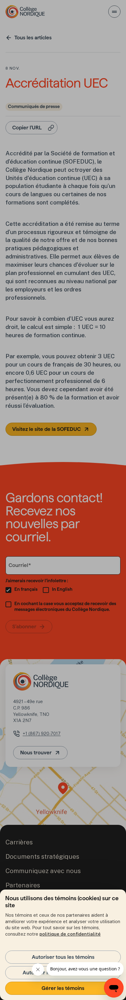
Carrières (19, 842)
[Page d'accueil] (25, 11)
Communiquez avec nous (43, 871)
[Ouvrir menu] (114, 11)
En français (26, 589)
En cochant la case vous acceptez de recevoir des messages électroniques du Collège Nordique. (65, 606)
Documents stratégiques (42, 856)
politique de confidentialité (70, 934)
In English (62, 589)
